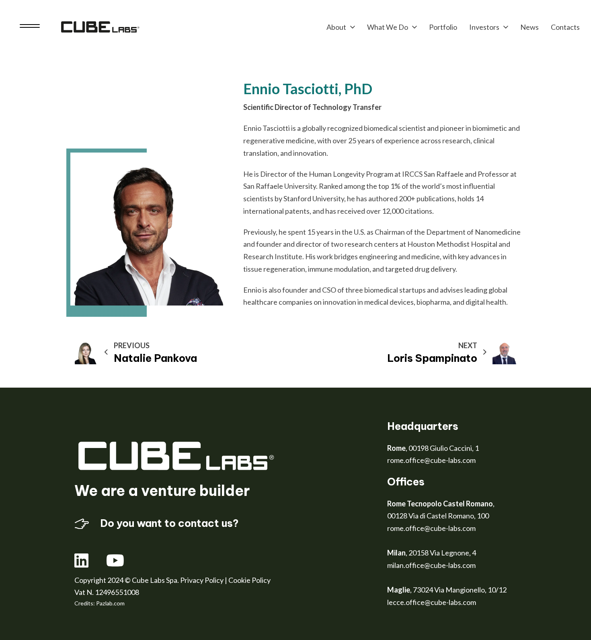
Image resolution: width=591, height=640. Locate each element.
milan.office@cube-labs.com (431, 565)
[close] (30, 27)
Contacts (565, 27)
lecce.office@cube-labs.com (431, 602)
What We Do (387, 27)
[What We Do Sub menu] (414, 27)
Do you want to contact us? (169, 523)
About (336, 27)
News (529, 27)
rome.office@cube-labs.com (431, 460)
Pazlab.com (110, 603)
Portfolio (443, 27)
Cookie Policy (249, 580)
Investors (484, 27)
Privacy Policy (202, 580)
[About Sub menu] (352, 27)
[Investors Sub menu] (505, 27)
